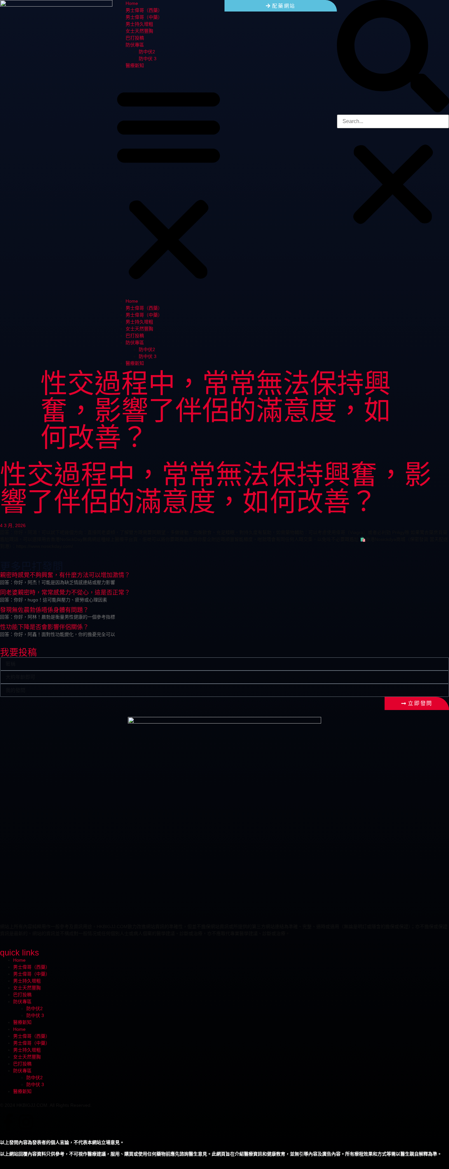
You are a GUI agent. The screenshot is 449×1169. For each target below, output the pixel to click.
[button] (168, 183)
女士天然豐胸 (139, 31)
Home (132, 3)
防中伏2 (147, 51)
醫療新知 (135, 65)
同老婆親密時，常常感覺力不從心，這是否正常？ (65, 592)
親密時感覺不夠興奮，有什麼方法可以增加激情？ (65, 575)
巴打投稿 (135, 37)
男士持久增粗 (139, 24)
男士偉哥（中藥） (144, 17)
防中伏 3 (147, 58)
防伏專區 (135, 44)
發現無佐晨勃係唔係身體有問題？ (44, 610)
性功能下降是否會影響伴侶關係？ (44, 627)
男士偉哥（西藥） (144, 10)
